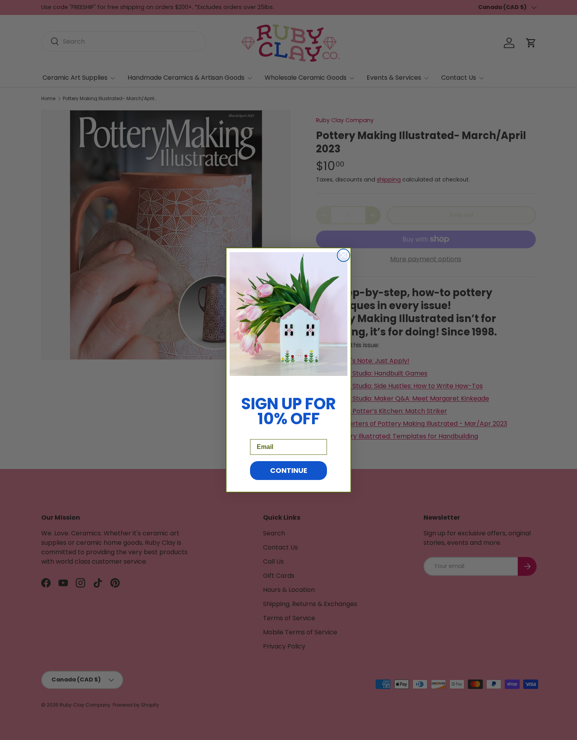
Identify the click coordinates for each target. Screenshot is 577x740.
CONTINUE (288, 470)
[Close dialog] (343, 255)
